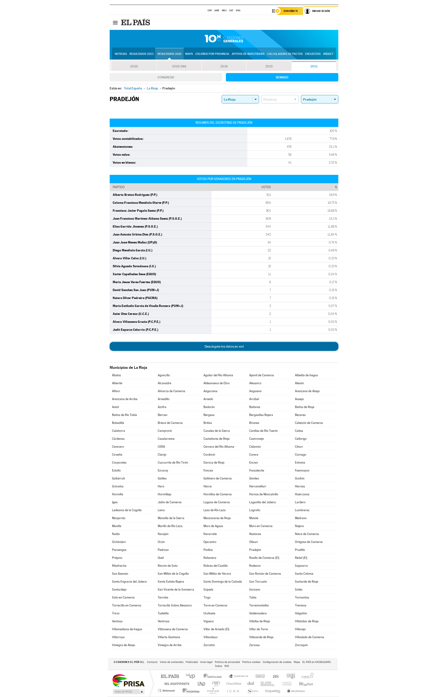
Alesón (299, 383)
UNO (202, 683)
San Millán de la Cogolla (173, 573)
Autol (115, 407)
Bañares (254, 407)
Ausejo (299, 399)
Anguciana (210, 391)
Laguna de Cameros (216, 502)
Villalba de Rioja (259, 621)
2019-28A (179, 66)
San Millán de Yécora (217, 573)
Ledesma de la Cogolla (127, 510)
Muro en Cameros (261, 526)
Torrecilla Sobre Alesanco (175, 605)
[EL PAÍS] (136, 22)
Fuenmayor (302, 470)
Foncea (208, 470)
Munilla (116, 526)
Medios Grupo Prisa (128, 691)
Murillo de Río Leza (170, 526)
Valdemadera (258, 613)
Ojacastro (209, 542)
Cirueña (117, 454)
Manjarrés (118, 518)
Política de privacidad (227, 662)
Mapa (189, 54)
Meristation (295, 690)
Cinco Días (233, 683)
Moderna (190, 690)
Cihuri (299, 446)
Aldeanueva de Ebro (216, 383)
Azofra (162, 407)
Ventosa (117, 621)
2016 (224, 66)
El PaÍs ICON (233, 690)
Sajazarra (301, 565)
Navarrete (210, 534)
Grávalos (117, 486)
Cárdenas (118, 438)
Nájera (299, 526)
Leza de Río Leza (214, 510)
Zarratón (209, 645)
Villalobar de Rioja (306, 621)
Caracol (306, 676)
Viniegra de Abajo (123, 645)
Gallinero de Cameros (217, 478)
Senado (282, 77)
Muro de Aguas (213, 526)
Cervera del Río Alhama (218, 446)
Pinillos (208, 550)
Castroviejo (256, 438)
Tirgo (206, 597)
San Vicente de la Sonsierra (176, 589)
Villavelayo (210, 637)
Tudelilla (163, 613)
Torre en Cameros (215, 605)
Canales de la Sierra (216, 431)
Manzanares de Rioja (217, 518)
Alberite (117, 383)
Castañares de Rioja (216, 438)
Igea (115, 502)
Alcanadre (164, 383)
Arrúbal (254, 399)
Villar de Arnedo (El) (216, 629)
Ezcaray (163, 470)
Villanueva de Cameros (173, 629)
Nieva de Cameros (307, 534)
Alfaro (116, 391)
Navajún (163, 534)
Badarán (209, 407)
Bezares (300, 415)
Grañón (299, 478)
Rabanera (209, 558)
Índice (218, 666)
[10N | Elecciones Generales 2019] (224, 39)
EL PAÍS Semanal (268, 683)
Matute (253, 518)
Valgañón (301, 613)
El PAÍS (170, 676)
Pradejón (255, 550)
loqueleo (273, 690)
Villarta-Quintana (169, 637)
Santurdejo (119, 589)
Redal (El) (301, 558)
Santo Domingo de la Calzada (222, 581)
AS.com (273, 676)
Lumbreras (302, 510)
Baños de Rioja (304, 407)
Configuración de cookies (277, 662)
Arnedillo (163, 399)
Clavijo (162, 454)
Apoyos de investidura (248, 54)
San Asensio (120, 573)
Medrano (301, 518)
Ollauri (253, 542)
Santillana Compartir (238, 676)
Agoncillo (164, 375)
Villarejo (300, 629)
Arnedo (208, 399)
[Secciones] (115, 22)
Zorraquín (301, 645)
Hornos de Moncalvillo (263, 494)
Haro (161, 486)
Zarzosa (254, 645)
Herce (207, 486)
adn (289, 676)
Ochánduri (119, 542)
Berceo (162, 415)
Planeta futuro (285, 683)
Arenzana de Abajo (307, 391)
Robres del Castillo (215, 565)
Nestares (255, 534)
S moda (252, 690)
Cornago (300, 454)
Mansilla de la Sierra (171, 518)
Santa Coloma (304, 573)
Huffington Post (176, 683)
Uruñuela (209, 613)
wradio (215, 683)
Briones (254, 423)
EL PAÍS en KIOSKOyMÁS (316, 662)
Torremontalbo (259, 605)
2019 (134, 66)
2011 (314, 66)
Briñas (207, 423)
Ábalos (116, 375)
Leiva (161, 510)
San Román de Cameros (265, 573)
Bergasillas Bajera (261, 415)
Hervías (300, 486)
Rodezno (255, 565)
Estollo (116, 470)
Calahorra (118, 431)
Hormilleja (164, 494)
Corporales (119, 462)
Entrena (300, 462)
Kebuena (302, 683)
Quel (161, 558)
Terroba (163, 597)
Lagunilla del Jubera (262, 502)
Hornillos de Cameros (217, 494)
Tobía (252, 597)
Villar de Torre (258, 629)
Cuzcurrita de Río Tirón (173, 462)
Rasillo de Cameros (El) (264, 558)
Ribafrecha (119, 565)
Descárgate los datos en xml (224, 346)
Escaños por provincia (212, 54)
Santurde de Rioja (306, 581)
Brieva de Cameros (170, 423)
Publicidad (192, 662)
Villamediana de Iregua (127, 629)
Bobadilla (118, 423)
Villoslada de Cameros (309, 637)
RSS (226, 666)
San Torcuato (258, 581)
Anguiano (255, 391)
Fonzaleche (256, 470)
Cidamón (255, 446)
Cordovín (209, 454)
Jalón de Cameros (170, 502)
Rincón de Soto (168, 565)
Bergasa (208, 415)
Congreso (166, 77)
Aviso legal (206, 662)
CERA (161, 446)
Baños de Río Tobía (124, 415)
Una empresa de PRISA (128, 680)
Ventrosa (163, 621)
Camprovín (165, 431)
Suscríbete (291, 11)
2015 (269, 66)
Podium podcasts (212, 690)
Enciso (253, 462)
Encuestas (313, 54)
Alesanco (255, 383)
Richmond (167, 690)
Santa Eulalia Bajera (171, 581)
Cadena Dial (251, 683)
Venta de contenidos (171, 662)
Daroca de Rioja (213, 462)
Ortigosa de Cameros (309, 542)
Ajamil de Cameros (261, 375)
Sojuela (208, 589)
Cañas (299, 431)
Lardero (300, 502)
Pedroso (163, 550)
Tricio (115, 613)
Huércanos (302, 494)
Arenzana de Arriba (124, 399)
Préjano (117, 558)
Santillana (214, 676)
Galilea (162, 478)
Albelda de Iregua (306, 375)
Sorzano (254, 589)
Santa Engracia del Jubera (129, 581)
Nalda (116, 534)
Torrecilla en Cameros (126, 605)
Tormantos (302, 597)
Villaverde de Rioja (261, 637)
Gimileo (254, 478)
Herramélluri (257, 486)
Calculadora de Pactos (285, 54)
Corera (253, 454)
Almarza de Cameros (171, 391)
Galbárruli (118, 478)
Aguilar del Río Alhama (218, 375)
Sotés (298, 589)
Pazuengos (119, 550)
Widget (328, 54)
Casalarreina (166, 438)
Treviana (300, 605)
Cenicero (118, 446)
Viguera (208, 621)
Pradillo (300, 550)
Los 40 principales (192, 676)
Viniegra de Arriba (170, 645)
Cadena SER (259, 676)
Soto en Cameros (123, 597)
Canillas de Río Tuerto (263, 431)
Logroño (254, 510)
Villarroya (118, 637)
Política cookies (251, 662)
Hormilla (117, 494)
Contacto (152, 662)
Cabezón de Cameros (309, 423)
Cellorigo (301, 438)
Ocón (161, 542)
